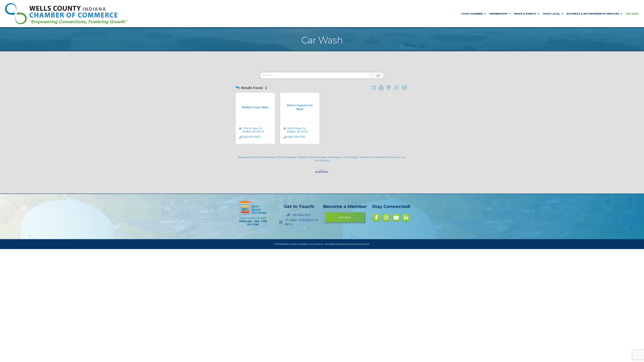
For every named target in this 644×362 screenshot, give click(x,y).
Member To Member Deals (312, 157)
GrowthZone (362, 244)
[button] (238, 88)
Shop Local (551, 13)
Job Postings (351, 157)
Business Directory (248, 157)
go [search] (378, 75)
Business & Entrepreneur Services (593, 13)
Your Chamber (472, 13)
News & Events (525, 13)
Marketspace (335, 157)
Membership (498, 13)
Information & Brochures (386, 157)
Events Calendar (287, 157)
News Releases (268, 157)
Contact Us (366, 157)
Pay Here (632, 13)
